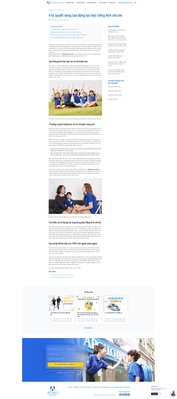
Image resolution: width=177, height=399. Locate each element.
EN (135, 3)
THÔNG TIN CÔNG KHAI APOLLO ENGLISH (115, 57)
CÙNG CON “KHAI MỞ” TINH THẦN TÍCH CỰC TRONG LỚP (117, 45)
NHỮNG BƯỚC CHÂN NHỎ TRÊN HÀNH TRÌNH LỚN (116, 51)
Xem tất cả (88, 328)
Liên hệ (70, 387)
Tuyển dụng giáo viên (105, 387)
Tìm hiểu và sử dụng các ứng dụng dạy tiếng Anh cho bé (68, 35)
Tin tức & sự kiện (103, 2)
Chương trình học (80, 2)
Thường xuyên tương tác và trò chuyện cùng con (65, 32)
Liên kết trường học (85, 387)
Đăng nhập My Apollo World (125, 2)
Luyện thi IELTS (113, 99)
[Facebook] (120, 394)
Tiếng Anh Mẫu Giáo (114, 87)
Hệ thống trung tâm (91, 2)
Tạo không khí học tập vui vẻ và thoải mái (63, 29)
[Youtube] (123, 394)
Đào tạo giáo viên (117, 387)
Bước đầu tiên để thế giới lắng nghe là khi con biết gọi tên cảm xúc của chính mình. (117, 38)
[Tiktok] (129, 394)
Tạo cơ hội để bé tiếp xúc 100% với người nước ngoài (67, 37)
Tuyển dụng (76, 387)
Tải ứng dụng (126, 387)
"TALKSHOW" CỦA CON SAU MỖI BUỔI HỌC (117, 31)
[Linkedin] (126, 394)
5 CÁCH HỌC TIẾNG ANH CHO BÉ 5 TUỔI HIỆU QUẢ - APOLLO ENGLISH (116, 71)
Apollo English (64, 20)
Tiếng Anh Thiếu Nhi (114, 91)
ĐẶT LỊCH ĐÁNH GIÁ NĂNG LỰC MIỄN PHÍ (64, 364)
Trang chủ (52, 10)
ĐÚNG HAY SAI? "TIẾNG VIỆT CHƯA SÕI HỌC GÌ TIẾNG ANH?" (117, 64)
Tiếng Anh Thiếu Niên (115, 95)
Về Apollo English (70, 2)
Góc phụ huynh (111, 2)
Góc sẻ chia (60, 10)
